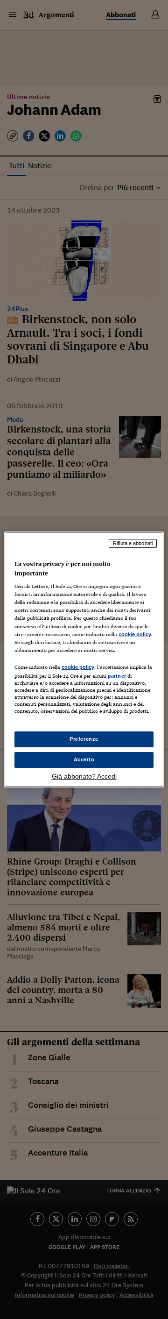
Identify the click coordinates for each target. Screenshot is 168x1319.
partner (117, 676)
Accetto (84, 759)
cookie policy (135, 634)
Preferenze (84, 739)
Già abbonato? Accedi (84, 776)
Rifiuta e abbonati (133, 543)
